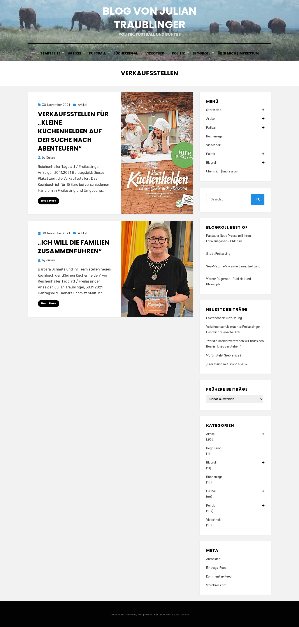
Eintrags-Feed (216, 568)
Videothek (154, 53)
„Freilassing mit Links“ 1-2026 (227, 364)
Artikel (75, 53)
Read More (48, 200)
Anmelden (213, 559)
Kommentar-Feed (219, 576)
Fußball (97, 53)
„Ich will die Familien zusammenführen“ (73, 246)
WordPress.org (216, 585)
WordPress (183, 614)
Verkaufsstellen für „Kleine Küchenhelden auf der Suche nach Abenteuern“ (73, 131)
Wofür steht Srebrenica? (223, 355)
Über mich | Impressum (238, 53)
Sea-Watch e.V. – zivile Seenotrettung (233, 266)
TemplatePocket (148, 614)
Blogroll (201, 53)
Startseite (50, 53)
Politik (178, 53)
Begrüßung (214, 448)
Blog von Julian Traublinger (150, 18)
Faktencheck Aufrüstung (224, 318)
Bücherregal (125, 53)
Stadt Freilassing (218, 254)
